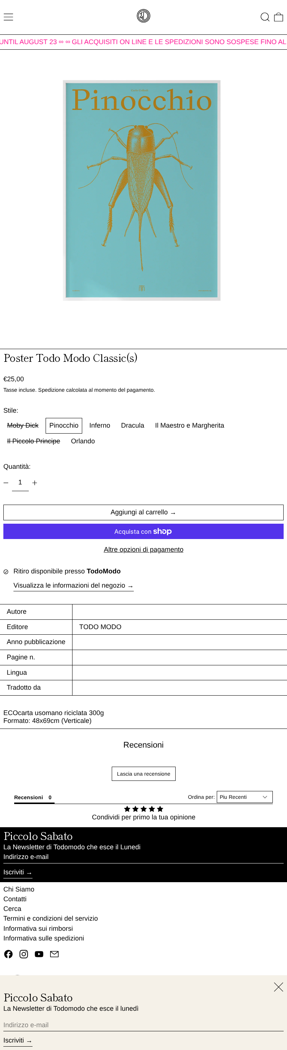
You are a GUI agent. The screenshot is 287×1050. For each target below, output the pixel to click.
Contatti (15, 899)
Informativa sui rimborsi (38, 928)
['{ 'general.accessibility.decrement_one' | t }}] (6, 483)
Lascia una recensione (143, 774)
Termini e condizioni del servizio (50, 918)
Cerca (12, 908)
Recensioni (143, 744)
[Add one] (35, 483)
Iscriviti (13, 872)
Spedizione (51, 390)
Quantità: (17, 466)
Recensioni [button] (28, 797)
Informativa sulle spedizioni (43, 938)
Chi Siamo (18, 889)
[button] (265, 17)
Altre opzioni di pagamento (143, 549)
